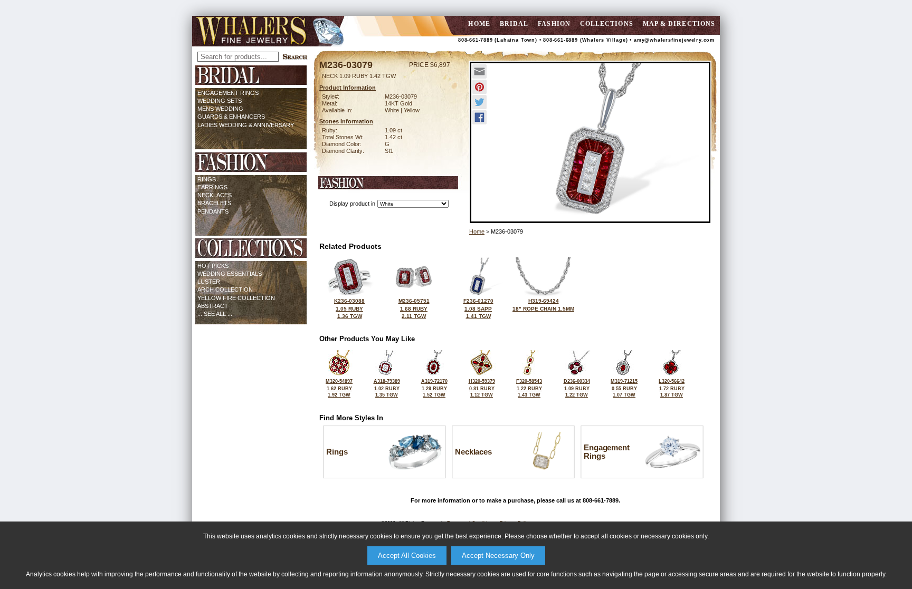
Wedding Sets (219, 101)
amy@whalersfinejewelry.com (674, 40)
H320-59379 (482, 388)
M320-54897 (339, 388)
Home (476, 231)
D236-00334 (577, 388)
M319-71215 (624, 388)
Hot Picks (213, 266)
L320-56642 (672, 388)
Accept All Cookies (407, 555)
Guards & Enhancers (231, 116)
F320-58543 (529, 388)
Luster (208, 281)
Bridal (514, 23)
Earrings (212, 187)
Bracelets (214, 203)
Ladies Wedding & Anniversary (245, 125)
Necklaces (214, 195)
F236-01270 (478, 308)
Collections (606, 23)
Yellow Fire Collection (236, 298)
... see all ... (214, 314)
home (479, 23)
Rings (206, 179)
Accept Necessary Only (498, 555)
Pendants (213, 211)
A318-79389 (387, 388)
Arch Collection (225, 289)
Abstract (212, 306)
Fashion (554, 23)
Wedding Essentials (229, 274)
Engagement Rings (228, 93)
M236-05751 (414, 308)
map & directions (679, 23)
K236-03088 (349, 308)
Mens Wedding (220, 108)
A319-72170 (434, 388)
